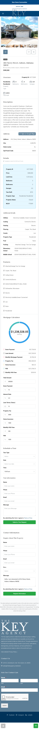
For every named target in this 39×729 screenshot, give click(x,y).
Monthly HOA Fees (9, 427)
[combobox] (19, 456)
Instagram (21, 715)
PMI (4, 436)
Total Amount (7, 378)
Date (4, 460)
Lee (6, 302)
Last (21, 683)
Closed (5, 59)
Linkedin (29, 715)
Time (4, 468)
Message (6, 505)
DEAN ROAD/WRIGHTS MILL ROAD (16, 284)
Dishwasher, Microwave (12, 288)
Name (5, 482)
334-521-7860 (19, 6)
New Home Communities (19, 2)
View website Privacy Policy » (9, 652)
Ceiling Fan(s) (9, 275)
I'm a (4, 567)
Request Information (19, 593)
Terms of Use (28, 518)
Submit (5, 705)
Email (5, 497)
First (2, 683)
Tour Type (6, 452)
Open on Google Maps (28, 134)
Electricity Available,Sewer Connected (16, 297)
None (7, 306)
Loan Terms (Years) (9, 402)
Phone (5, 490)
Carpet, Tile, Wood (10, 270)
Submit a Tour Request (19, 522)
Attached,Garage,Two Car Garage (15, 266)
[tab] (5, 52)
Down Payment (7, 386)
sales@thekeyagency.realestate (19, 8)
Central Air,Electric (10, 279)
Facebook (11, 715)
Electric (7, 293)
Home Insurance (8, 419)
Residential (8, 311)
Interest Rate (7, 394)
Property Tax (7, 411)
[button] (29, 52)
